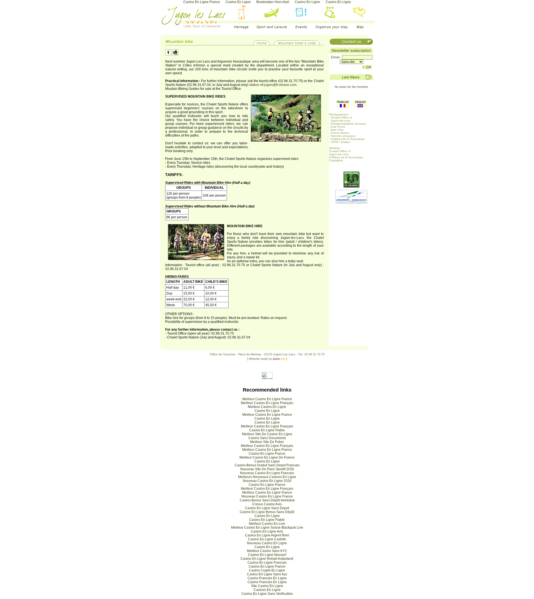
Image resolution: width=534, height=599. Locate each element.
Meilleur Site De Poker (267, 442)
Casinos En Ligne (267, 590)
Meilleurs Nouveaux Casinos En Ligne (267, 477)
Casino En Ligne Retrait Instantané (267, 559)
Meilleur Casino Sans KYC (267, 551)
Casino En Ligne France (267, 454)
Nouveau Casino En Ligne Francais (267, 473)
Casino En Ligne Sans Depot (267, 508)
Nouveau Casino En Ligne (267, 543)
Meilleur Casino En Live (267, 524)
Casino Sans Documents (267, 438)
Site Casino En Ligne (267, 586)
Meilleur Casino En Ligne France (267, 399)
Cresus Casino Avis (267, 504)
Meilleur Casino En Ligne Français (267, 403)
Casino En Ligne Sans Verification (267, 594)
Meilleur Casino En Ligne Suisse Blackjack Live (267, 527)
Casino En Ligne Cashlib (267, 539)
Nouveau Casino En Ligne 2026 (267, 481)
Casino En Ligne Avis (267, 531)
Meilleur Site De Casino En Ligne (267, 434)
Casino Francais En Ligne (267, 578)
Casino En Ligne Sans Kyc (267, 574)
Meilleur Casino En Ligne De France (267, 457)
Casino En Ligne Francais (267, 563)
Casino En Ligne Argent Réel (267, 535)
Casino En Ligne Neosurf (267, 555)
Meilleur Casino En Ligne (267, 407)
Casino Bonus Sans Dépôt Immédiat (267, 500)
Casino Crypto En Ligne (267, 570)
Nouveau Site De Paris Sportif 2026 (267, 469)
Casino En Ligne (267, 411)
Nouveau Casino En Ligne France (267, 496)
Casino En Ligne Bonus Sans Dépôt (267, 512)
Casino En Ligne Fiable (267, 430)
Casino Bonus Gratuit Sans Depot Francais (267, 465)
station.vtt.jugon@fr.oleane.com (272, 85)
